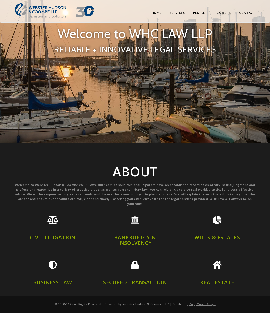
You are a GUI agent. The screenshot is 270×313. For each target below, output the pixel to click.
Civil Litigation (53, 237)
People (199, 13)
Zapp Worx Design (202, 304)
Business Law (52, 282)
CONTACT (247, 13)
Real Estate (217, 282)
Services (177, 13)
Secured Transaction (135, 282)
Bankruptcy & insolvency (135, 240)
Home (156, 13)
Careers (224, 13)
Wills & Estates (217, 237)
